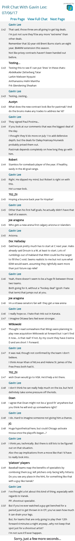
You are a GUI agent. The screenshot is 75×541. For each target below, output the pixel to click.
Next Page (57, 19)
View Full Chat (38, 19)
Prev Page (17, 19)
